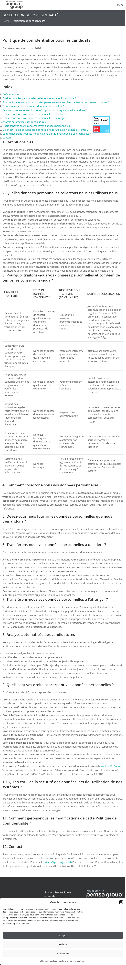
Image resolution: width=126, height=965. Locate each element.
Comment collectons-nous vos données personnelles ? (33, 106)
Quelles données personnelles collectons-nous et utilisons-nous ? (39, 98)
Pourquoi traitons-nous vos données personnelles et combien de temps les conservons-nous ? (55, 102)
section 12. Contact (111, 766)
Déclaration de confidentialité (72, 960)
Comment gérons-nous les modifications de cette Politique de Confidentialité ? (46, 133)
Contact (6, 137)
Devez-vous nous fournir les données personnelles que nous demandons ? (44, 110)
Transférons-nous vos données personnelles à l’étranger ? (34, 118)
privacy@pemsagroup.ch (58, 862)
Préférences (63, 953)
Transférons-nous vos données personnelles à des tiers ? (34, 114)
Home (5, 20)
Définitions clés (11, 94)
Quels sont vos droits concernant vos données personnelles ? (36, 125)
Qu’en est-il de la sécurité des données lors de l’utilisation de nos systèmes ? (45, 129)
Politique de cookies (48, 960)
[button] (121, 902)
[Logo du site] (14, 4)
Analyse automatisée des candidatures (24, 121)
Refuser (63, 944)
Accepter (63, 935)
